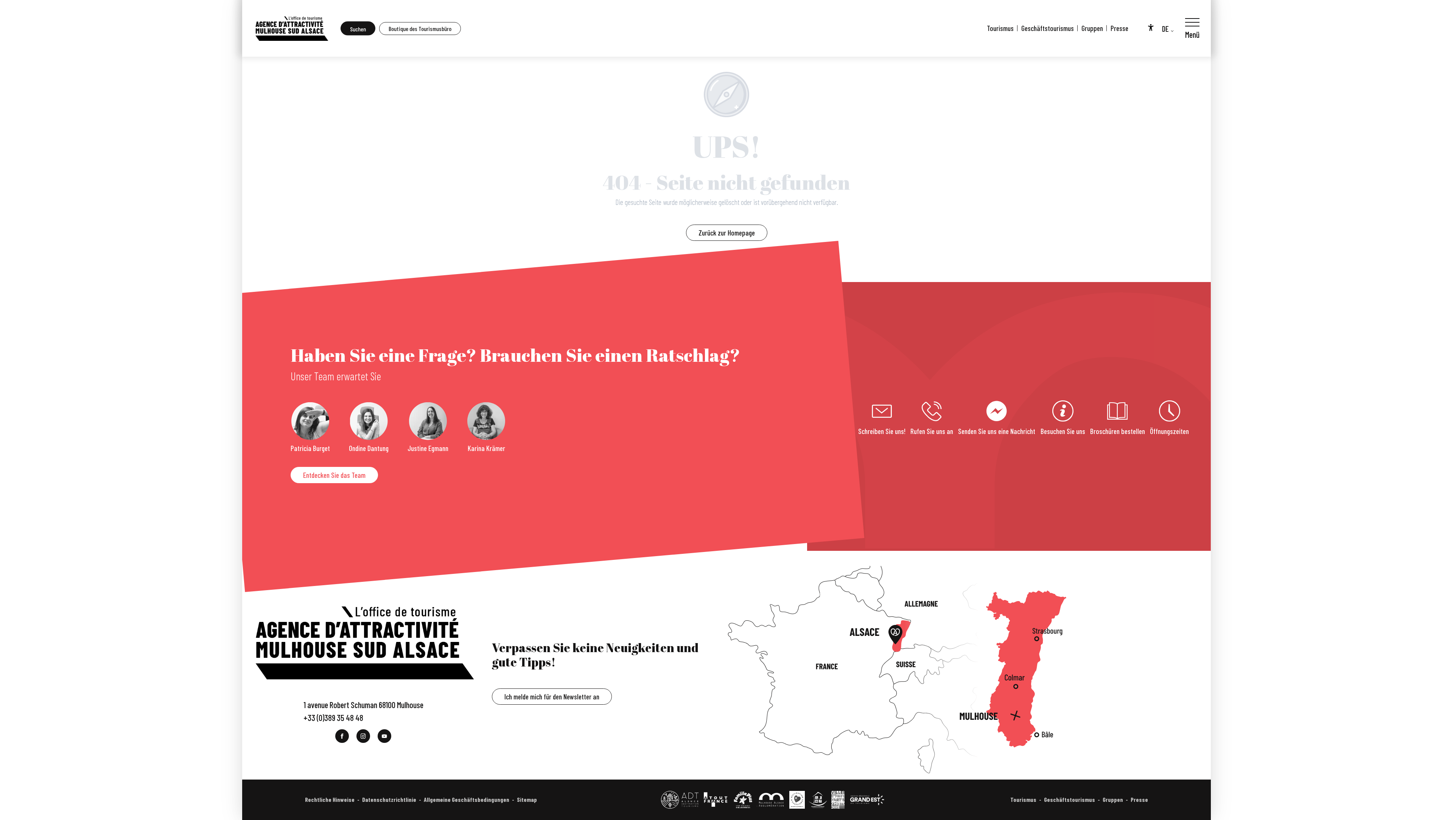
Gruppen (1092, 28)
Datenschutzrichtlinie (389, 799)
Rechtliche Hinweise (330, 799)
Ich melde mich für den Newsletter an (551, 696)
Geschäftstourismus (1047, 28)
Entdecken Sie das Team (334, 475)
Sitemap (527, 799)
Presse (1119, 28)
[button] (358, 29)
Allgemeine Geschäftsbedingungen (466, 799)
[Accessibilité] (1151, 27)
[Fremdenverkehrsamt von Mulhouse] (291, 28)
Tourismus (1000, 28)
